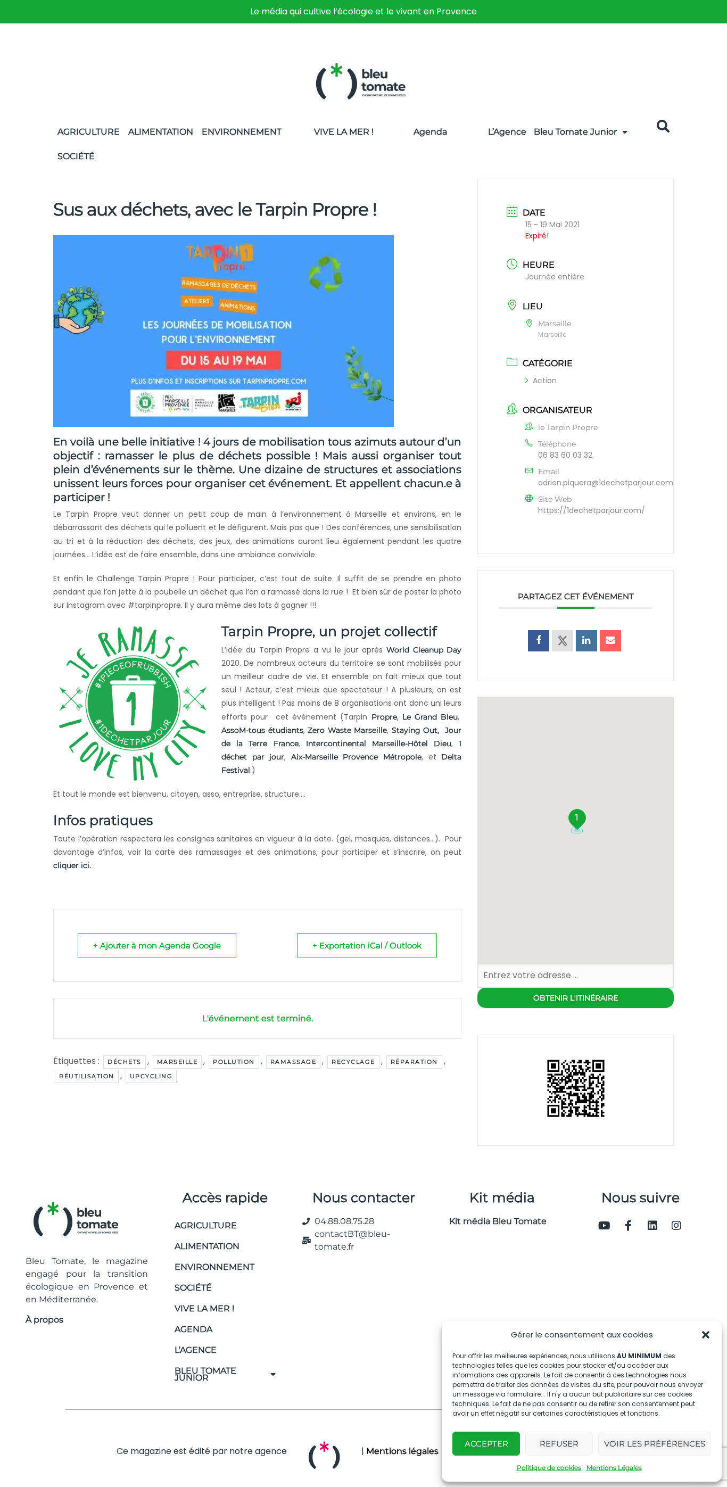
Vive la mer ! (204, 1308)
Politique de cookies (549, 1468)
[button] (705, 1334)
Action (545, 380)
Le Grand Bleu (430, 717)
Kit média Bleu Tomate (494, 1221)
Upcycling (151, 1076)
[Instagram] (676, 1225)
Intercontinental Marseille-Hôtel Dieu (378, 743)
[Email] (610, 640)
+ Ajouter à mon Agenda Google (157, 945)
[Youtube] (604, 1225)
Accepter (486, 1444)
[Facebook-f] (628, 1225)
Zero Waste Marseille (347, 730)
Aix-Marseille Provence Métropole (356, 757)
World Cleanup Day (424, 650)
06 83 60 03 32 (565, 455)
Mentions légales (402, 1451)
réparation (414, 1061)
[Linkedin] (652, 1225)
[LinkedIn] (586, 640)
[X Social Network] (562, 640)
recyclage (353, 1061)
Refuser (559, 1444)
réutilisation (86, 1076)
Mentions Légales (614, 1468)
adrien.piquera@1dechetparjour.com (605, 482)
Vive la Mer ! (344, 132)
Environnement (242, 132)
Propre (381, 717)
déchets (125, 1061)
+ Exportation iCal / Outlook (367, 945)
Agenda (430, 132)
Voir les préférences (654, 1444)
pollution (234, 1061)
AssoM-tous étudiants (262, 730)
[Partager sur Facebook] (538, 640)
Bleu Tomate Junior (575, 132)
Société (76, 156)
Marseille (177, 1061)
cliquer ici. (73, 865)
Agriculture (88, 132)
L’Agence (507, 132)
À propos (44, 1320)
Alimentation (160, 132)
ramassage (293, 1061)
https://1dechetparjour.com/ (591, 510)
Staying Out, (416, 730)
